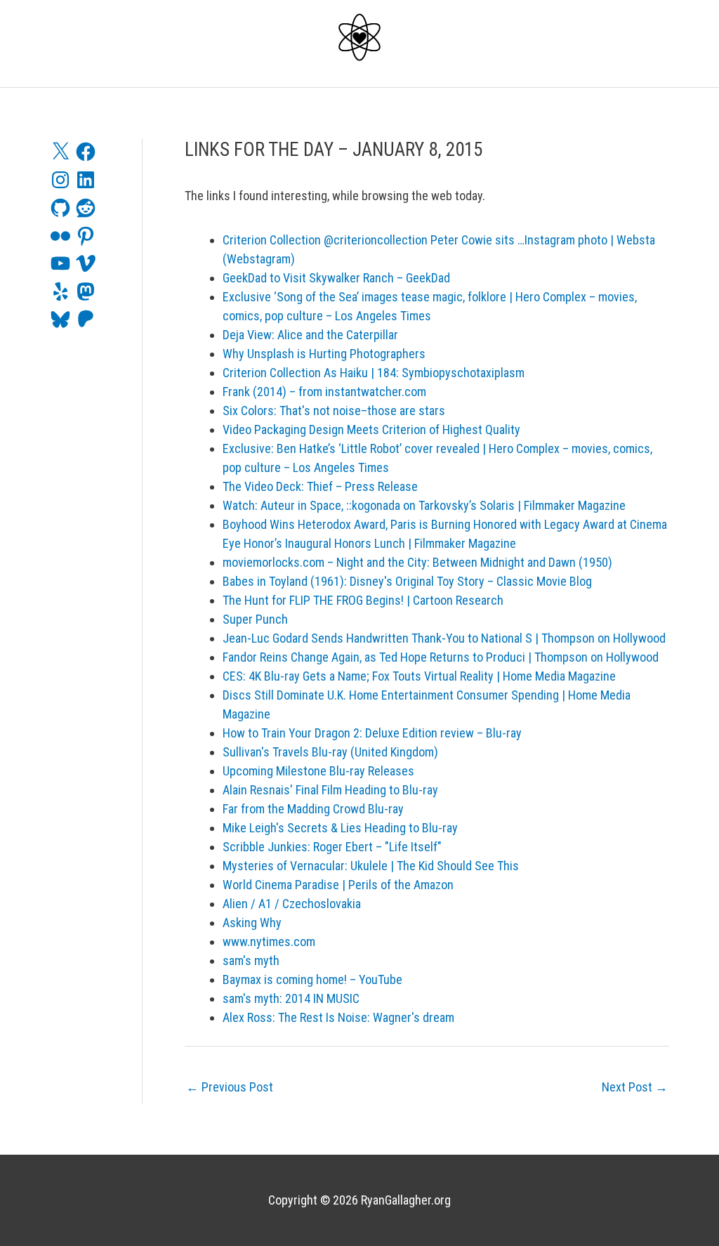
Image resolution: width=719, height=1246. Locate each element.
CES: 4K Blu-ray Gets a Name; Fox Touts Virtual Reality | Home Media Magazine (419, 676)
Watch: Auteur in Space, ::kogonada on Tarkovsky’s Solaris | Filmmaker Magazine (424, 505)
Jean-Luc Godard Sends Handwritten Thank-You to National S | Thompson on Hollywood (444, 638)
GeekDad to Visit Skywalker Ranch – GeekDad (336, 277)
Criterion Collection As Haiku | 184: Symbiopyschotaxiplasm (374, 372)
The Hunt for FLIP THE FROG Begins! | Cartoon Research (363, 600)
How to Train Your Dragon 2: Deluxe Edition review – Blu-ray (372, 733)
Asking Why (252, 922)
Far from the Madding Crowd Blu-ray (313, 808)
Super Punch (255, 619)
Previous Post (229, 1087)
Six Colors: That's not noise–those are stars (334, 410)
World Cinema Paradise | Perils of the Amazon (338, 884)
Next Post (635, 1087)
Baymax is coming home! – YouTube (312, 979)
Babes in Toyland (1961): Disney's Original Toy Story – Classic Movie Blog (407, 581)
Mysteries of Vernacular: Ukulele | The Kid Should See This (371, 865)
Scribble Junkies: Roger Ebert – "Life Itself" (332, 846)
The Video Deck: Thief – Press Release (320, 486)
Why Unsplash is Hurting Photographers (324, 353)
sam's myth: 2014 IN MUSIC (291, 998)
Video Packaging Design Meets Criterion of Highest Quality (371, 429)
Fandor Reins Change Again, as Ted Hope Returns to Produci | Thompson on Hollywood (441, 657)
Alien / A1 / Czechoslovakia (292, 903)
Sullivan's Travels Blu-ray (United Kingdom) (330, 752)
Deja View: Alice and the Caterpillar (310, 334)
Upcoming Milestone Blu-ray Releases (318, 770)
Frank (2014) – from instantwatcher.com (324, 391)
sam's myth (251, 960)
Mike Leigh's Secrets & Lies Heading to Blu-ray (340, 827)
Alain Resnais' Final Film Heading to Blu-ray (330, 789)
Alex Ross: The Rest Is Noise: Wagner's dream (338, 1017)
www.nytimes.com (269, 941)
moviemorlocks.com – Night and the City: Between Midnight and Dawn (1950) (417, 562)
